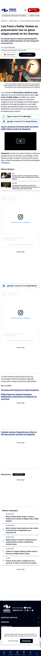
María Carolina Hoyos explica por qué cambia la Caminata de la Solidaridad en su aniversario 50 (22, 530)
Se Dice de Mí (10, 514)
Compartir (29, 54)
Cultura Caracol (13, 21)
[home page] (8, 10)
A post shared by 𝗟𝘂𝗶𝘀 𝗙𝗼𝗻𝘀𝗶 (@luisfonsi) (20, 245)
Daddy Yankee (19, 474)
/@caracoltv (10, 55)
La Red (8, 558)
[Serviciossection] (38, 622)
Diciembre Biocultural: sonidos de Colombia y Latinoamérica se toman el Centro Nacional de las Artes (25, 187)
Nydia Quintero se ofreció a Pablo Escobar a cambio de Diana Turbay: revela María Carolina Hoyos (21, 542)
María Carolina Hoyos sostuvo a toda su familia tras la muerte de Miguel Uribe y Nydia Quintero (22, 519)
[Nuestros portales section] (38, 618)
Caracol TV (4, 21)
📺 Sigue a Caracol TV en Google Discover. (22, 121)
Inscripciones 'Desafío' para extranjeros (14, 15)
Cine (13, 173)
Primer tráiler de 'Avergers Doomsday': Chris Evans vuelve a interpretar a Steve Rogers (26, 177)
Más (37, 654)
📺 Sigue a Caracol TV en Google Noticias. (22, 286)
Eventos (14, 183)
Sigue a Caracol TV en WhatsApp (19, 116)
